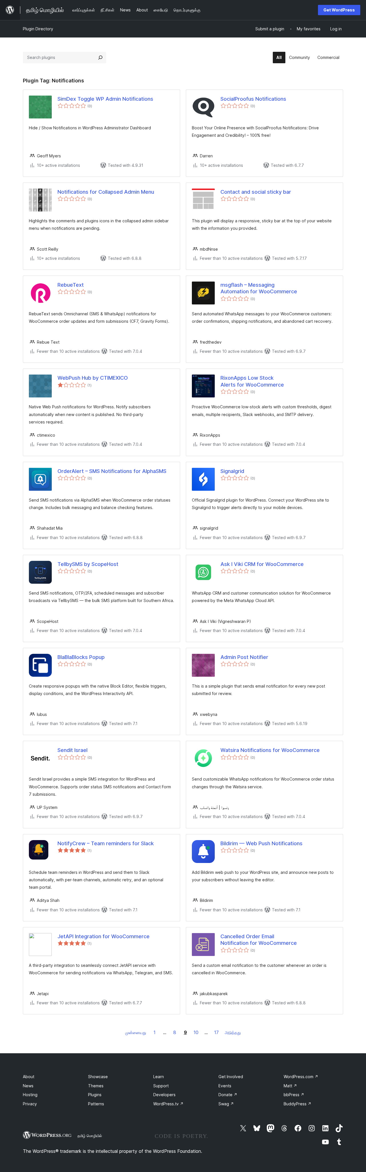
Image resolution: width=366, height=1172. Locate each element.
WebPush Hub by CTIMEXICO (92, 378)
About (28, 1076)
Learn (158, 1076)
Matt (290, 1085)
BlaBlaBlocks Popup (81, 657)
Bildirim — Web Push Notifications (261, 843)
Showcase (98, 1076)
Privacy (30, 1103)
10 (196, 1032)
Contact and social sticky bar (255, 192)
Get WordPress (339, 9)
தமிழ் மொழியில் (89, 1135)
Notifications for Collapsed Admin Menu (105, 192)
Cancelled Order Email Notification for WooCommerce (258, 939)
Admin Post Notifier (244, 657)
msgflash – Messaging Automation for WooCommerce (258, 288)
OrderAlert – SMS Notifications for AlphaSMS (111, 471)
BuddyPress (297, 1103)
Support (161, 1085)
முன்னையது (135, 1032)
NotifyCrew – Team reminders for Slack (105, 843)
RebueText (70, 285)
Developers (164, 1094)
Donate (227, 1094)
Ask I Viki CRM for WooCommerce (262, 564)
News (28, 1085)
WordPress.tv (168, 1103)
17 (216, 1032)
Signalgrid (232, 471)
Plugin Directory (38, 28)
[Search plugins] (100, 57)
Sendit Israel (72, 750)
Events (224, 1085)
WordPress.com (301, 1076)
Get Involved (230, 1076)
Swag (226, 1103)
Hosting (30, 1094)
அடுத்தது (233, 1032)
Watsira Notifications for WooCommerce (270, 750)
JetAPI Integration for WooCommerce (103, 936)
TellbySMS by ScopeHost (87, 564)
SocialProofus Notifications (253, 99)
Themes (96, 1085)
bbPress (294, 1094)
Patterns (96, 1103)
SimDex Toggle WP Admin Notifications (105, 99)
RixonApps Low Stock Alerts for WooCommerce (252, 381)
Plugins (95, 1094)
